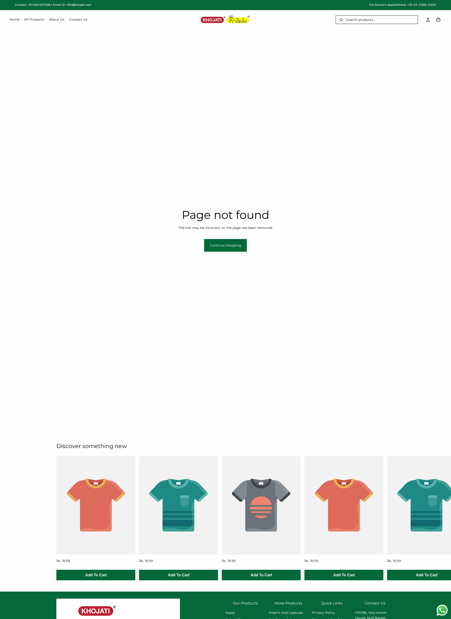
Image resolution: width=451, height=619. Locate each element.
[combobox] (380, 20)
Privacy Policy (323, 613)
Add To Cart (96, 575)
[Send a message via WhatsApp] (442, 610)
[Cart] (438, 20)
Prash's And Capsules (286, 613)
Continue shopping (225, 245)
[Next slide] (389, 518)
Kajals (230, 613)
